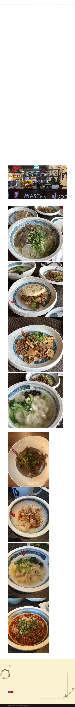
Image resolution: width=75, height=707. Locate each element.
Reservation (54, 2)
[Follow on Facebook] (9, 692)
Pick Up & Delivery (46, 2)
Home (35, 2)
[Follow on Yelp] (11, 692)
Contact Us (64, 2)
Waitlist (59, 2)
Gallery (39, 2)
